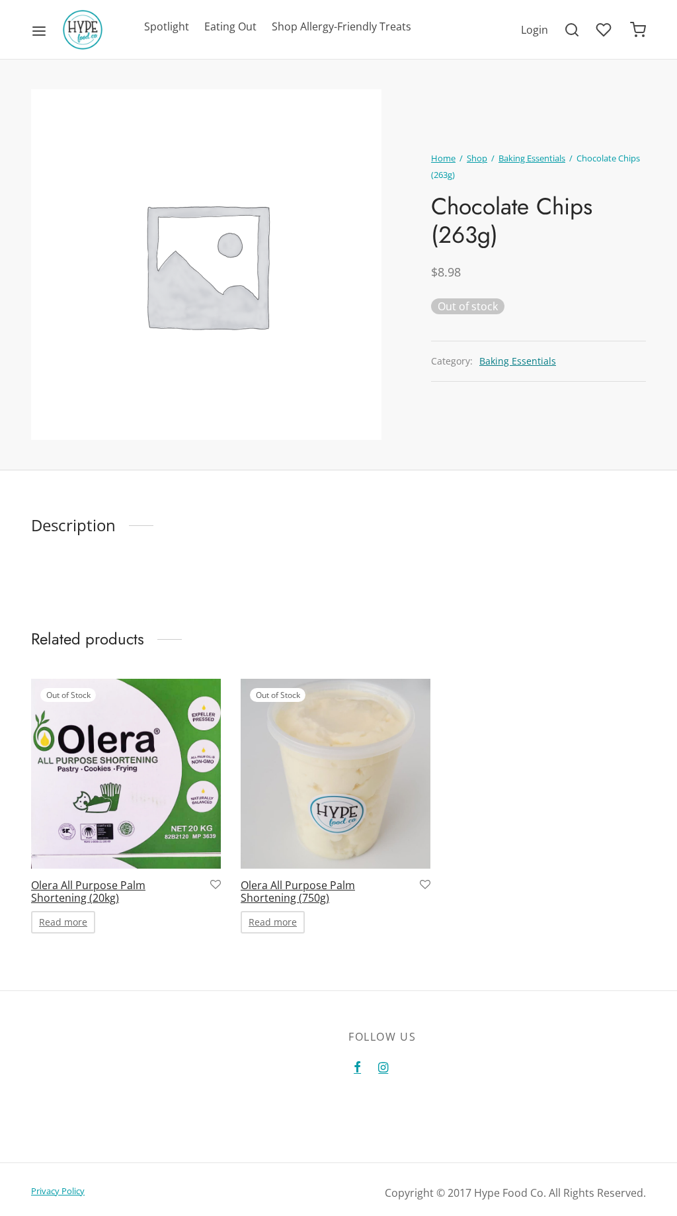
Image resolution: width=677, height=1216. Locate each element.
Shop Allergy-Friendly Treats (341, 26)
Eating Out (230, 26)
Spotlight (166, 26)
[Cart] (638, 30)
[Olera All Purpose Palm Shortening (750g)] (335, 774)
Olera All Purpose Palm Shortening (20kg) (88, 891)
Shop (477, 158)
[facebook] (357, 1068)
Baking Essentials (531, 158)
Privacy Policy (58, 1191)
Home (443, 158)
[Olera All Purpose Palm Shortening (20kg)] (126, 774)
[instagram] (383, 1068)
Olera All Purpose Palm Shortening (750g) (298, 891)
